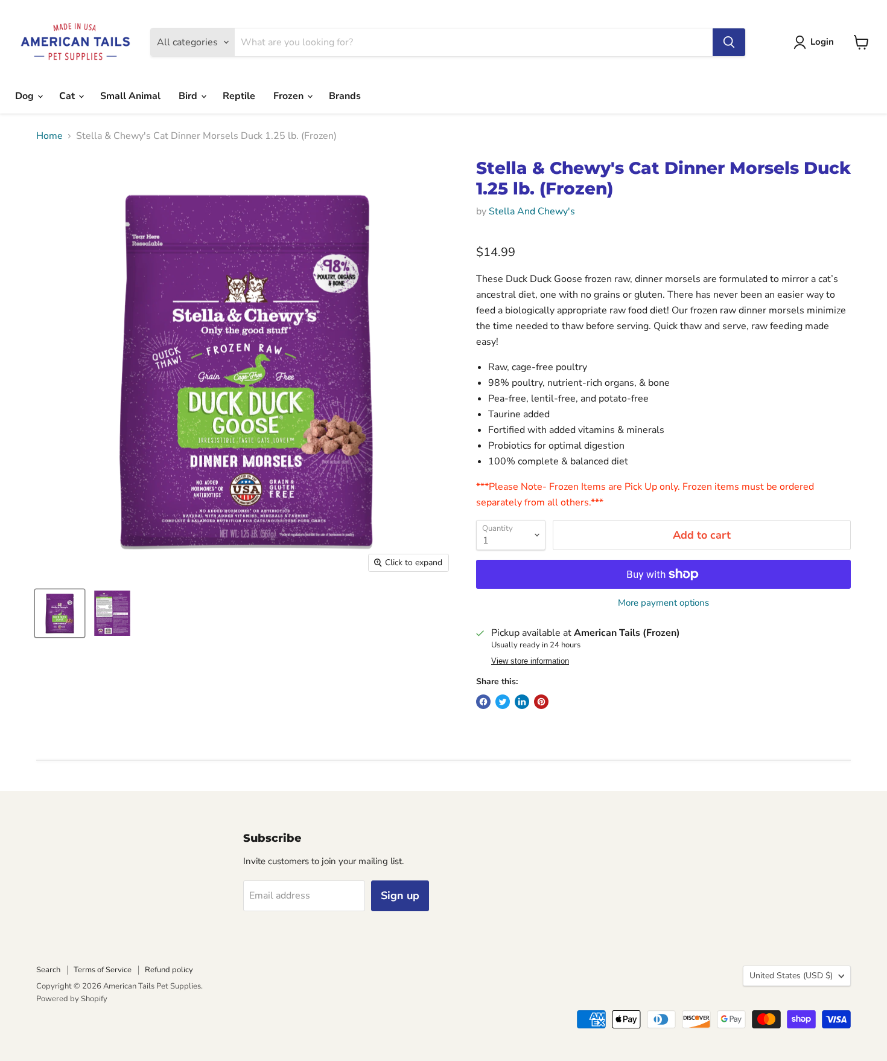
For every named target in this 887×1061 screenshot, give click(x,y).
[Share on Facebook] (483, 701)
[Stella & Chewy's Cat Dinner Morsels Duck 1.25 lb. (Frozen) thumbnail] (59, 613)
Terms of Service (103, 969)
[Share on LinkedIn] (522, 701)
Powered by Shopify (71, 998)
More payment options (663, 603)
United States (791, 975)
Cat (68, 96)
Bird (189, 96)
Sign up (400, 895)
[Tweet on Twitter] (502, 701)
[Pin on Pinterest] (541, 701)
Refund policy (169, 969)
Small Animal (130, 96)
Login (822, 42)
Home (49, 135)
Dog (25, 96)
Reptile (239, 96)
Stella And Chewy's (532, 211)
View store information (530, 661)
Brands (345, 96)
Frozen (289, 96)
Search (48, 969)
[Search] (729, 42)
